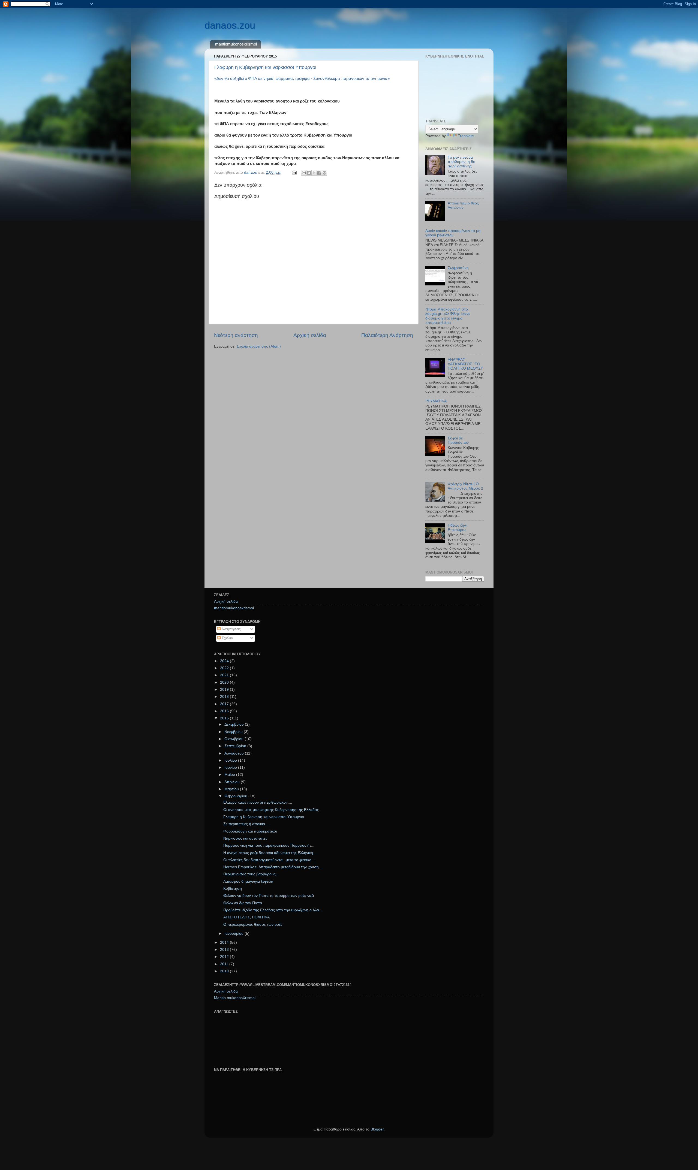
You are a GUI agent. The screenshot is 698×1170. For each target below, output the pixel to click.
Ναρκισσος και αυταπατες (245, 838)
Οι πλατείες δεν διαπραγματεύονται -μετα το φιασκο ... (269, 860)
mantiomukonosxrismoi (236, 44)
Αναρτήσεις (231, 629)
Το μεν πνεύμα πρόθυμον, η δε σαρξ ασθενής (461, 161)
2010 (225, 971)
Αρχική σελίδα (309, 335)
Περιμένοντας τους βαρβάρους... (251, 874)
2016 (225, 711)
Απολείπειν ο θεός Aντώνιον (463, 205)
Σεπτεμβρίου (235, 746)
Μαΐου (230, 775)
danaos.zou (229, 25)
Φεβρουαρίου (236, 796)
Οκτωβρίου (234, 739)
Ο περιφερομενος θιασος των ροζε (252, 924)
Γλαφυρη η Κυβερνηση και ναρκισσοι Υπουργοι (265, 67)
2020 (225, 682)
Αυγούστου (234, 753)
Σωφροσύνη (458, 268)
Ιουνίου (231, 767)
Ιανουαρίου (234, 933)
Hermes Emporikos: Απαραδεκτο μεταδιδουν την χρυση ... (273, 867)
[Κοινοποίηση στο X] (314, 173)
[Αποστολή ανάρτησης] (294, 172)
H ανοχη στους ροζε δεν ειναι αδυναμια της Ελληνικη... (269, 853)
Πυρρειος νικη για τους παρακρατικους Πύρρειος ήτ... (268, 845)
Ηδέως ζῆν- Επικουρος (457, 527)
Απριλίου (232, 782)
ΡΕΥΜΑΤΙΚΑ (436, 401)
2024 (225, 661)
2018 (225, 697)
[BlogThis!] (309, 173)
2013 (225, 950)
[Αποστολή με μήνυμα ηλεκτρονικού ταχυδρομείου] (303, 173)
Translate (466, 136)
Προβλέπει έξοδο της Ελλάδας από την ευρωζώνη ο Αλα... (272, 910)
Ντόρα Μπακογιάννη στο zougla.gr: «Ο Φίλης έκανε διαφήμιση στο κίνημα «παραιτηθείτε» (447, 316)
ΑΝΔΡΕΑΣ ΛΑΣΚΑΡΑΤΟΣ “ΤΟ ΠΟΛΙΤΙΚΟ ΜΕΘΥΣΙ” (465, 364)
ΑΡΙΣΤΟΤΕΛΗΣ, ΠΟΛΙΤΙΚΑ (246, 917)
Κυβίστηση (232, 888)
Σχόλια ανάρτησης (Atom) (259, 346)
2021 (225, 675)
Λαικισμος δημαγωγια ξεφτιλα (248, 881)
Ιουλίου (231, 760)
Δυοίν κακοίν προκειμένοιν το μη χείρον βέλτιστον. (452, 233)
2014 (225, 942)
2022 (225, 668)
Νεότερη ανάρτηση (236, 335)
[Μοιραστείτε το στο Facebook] (319, 173)
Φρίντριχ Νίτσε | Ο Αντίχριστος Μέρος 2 (465, 486)
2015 (225, 718)
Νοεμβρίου (234, 732)
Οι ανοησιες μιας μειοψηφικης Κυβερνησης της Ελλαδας (271, 810)
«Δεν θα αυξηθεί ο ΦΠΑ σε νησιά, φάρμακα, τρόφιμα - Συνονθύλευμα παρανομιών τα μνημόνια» (302, 78)
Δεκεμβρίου (234, 724)
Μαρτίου (232, 789)
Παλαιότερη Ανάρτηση (387, 335)
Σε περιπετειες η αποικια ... (246, 824)
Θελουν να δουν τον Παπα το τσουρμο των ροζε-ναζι (268, 896)
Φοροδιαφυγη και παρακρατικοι (250, 831)
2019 (225, 689)
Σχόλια (227, 638)
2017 (225, 704)
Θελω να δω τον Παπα (242, 903)
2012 (225, 957)
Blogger (377, 1129)
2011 (224, 964)
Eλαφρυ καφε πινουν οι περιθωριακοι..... (257, 802)
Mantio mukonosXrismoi (234, 998)
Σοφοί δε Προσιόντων (458, 440)
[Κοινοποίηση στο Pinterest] (324, 173)
